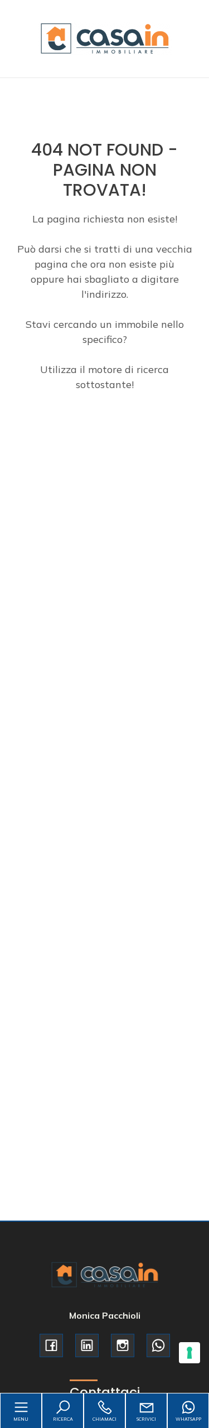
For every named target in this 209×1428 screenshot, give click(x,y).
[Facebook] (51, 1345)
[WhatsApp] (158, 1345)
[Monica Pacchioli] (105, 37)
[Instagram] (122, 1345)
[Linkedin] (87, 1345)
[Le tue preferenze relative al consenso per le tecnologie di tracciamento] (189, 1352)
